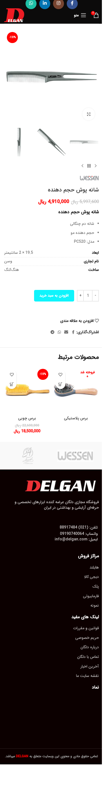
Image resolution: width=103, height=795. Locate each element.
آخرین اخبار (89, 666)
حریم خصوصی (87, 638)
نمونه (94, 605)
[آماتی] (28, 455)
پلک (95, 586)
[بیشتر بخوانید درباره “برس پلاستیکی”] (60, 384)
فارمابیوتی (91, 596)
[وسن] (75, 455)
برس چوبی (27, 418)
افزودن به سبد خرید (54, 295)
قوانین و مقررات (86, 628)
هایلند (94, 567)
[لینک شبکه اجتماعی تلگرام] (52, 332)
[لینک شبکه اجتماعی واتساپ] (59, 332)
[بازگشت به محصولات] (89, 165)
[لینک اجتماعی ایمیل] (66, 332)
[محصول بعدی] (82, 165)
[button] (11, 384)
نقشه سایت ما (87, 676)
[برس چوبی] (27, 390)
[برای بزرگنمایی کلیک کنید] (88, 114)
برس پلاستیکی (76, 418)
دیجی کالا (91, 577)
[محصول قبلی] (95, 165)
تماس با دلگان (88, 657)
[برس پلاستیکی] (76, 390)
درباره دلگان (89, 647)
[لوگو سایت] (14, 15)
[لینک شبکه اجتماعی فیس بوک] (73, 332)
